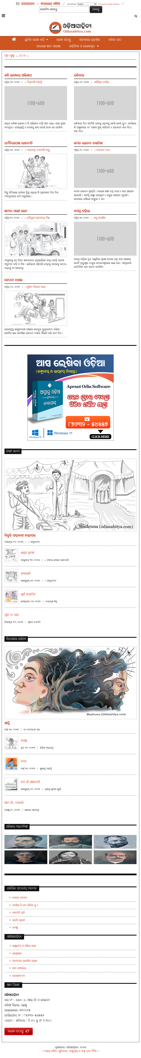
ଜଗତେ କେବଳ (19, 897)
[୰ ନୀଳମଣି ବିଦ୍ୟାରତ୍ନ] (25, 842)
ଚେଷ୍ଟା (24, 741)
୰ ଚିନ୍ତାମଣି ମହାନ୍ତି (33, 82)
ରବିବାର (79, 75)
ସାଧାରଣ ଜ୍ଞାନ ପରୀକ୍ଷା (48, 46)
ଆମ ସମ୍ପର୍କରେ (19, 968)
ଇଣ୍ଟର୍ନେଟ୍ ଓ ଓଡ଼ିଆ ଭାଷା (24, 945)
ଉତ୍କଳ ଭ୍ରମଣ (27, 553)
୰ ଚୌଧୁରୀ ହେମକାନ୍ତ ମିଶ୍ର (37, 217)
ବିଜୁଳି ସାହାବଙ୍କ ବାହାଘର (20, 536)
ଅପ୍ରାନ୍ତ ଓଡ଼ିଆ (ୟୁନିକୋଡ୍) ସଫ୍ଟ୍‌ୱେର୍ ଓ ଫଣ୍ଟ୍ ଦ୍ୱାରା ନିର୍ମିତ (70, 1051)
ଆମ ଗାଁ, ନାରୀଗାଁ (14, 803)
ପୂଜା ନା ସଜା (11, 615)
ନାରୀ (23, 761)
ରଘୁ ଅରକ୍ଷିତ (100, 217)
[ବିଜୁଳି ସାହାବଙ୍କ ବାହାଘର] (70, 494)
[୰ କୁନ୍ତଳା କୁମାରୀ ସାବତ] (70, 857)
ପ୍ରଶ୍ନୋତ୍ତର (17, 953)
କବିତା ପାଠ (115, 40)
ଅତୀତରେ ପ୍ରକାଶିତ (89, 40)
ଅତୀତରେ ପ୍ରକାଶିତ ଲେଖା (24, 960)
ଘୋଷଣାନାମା (18, 975)
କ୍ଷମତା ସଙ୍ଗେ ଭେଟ (15, 211)
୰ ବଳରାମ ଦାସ (102, 150)
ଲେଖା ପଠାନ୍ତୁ (64, 40)
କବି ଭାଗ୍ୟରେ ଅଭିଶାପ (18, 75)
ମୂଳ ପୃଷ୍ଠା (9, 55)
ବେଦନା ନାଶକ (13, 280)
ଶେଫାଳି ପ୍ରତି (18, 912)
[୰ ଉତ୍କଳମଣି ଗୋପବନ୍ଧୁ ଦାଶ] (70, 842)
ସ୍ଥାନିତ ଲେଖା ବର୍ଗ (35, 40)
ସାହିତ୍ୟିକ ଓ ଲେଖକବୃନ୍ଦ (83, 46)
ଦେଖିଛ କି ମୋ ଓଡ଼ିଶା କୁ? (25, 905)
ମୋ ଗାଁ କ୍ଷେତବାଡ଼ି (30, 782)
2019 (22, 55)
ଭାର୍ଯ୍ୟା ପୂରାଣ (18, 920)
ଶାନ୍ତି (7, 723)
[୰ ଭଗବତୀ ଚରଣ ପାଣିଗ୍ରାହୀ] (25, 857)
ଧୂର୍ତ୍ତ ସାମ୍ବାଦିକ (28, 594)
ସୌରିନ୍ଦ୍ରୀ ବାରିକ (101, 82)
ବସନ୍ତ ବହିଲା (82, 211)
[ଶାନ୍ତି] (70, 682)
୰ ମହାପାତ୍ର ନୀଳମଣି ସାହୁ (37, 150)
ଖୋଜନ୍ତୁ (96, 9)
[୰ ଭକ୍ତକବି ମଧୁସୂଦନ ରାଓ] (115, 842)
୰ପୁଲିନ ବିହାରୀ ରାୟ (35, 286)
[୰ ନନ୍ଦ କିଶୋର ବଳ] (115, 857)
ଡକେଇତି (26, 574)
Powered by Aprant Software (109, 4)
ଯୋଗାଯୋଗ (27, 4)
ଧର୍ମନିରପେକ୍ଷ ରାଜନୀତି (18, 143)
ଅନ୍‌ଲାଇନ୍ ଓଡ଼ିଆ (50, 4)
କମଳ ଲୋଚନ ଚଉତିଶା (88, 143)
